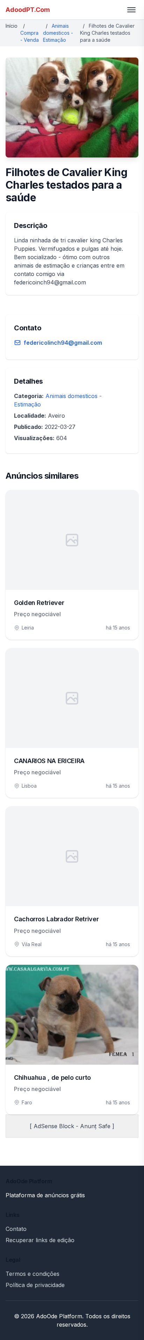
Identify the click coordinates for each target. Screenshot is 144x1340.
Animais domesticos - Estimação (58, 33)
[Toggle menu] (131, 10)
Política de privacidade (35, 1284)
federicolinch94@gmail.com (63, 342)
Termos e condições (32, 1273)
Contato (16, 1228)
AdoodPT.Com (28, 9)
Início (11, 26)
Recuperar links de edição (40, 1240)
